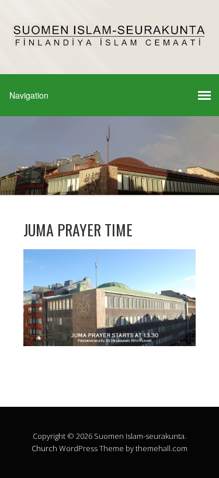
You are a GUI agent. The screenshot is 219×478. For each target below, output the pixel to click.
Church (44, 448)
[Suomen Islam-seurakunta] (109, 37)
